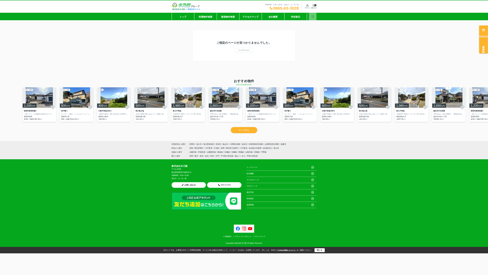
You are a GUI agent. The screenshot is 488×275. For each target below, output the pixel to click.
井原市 (218, 144)
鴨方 (196, 156)
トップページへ (244, 50)
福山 (236, 156)
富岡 (223, 148)
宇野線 (263, 152)
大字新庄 (244, 148)
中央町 (217, 148)
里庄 (201, 156)
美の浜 (276, 148)
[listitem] (188, 104)
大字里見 (209, 148)
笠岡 (191, 148)
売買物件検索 (205, 17)
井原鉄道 (202, 152)
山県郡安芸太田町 (272, 144)
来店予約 (250, 192)
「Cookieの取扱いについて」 (286, 250)
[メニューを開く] (312, 16)
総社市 (244, 144)
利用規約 (228, 236)
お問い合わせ (190, 185)
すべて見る (244, 130)
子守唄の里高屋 (227, 156)
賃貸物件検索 (228, 17)
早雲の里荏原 (252, 156)
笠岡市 (192, 144)
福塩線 (220, 152)
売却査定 (295, 17)
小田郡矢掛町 (235, 144)
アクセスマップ (251, 17)
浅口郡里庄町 (208, 144)
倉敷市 (283, 144)
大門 (217, 156)
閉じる (319, 250)
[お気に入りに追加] (53, 107)
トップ (183, 17)
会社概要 (273, 17)
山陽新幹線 (211, 152)
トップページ (252, 167)
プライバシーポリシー (243, 236)
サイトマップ (260, 236)
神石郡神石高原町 (256, 144)
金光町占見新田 (255, 148)
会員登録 (250, 205)
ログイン (307, 8)
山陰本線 (249, 152)
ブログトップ (252, 186)
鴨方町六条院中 (232, 148)
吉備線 (227, 152)
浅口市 (199, 144)
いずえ (242, 156)
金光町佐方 (267, 148)
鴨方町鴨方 (199, 148)
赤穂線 (257, 152)
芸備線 (241, 152)
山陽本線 (193, 152)
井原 (212, 156)
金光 (207, 156)
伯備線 (234, 152)
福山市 (225, 144)
